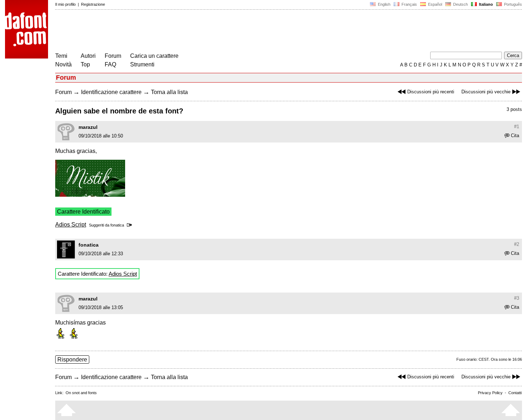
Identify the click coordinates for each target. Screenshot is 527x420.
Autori (88, 56)
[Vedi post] (130, 225)
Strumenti (142, 64)
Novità (63, 64)
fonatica (117, 225)
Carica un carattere (154, 56)
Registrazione (93, 4)
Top (85, 64)
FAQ (110, 64)
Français (408, 4)
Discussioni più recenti (430, 91)
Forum (113, 56)
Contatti (515, 393)
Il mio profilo (65, 4)
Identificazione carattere (111, 92)
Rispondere (72, 359)
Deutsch (460, 4)
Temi (61, 56)
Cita (515, 135)
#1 (516, 126)
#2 (516, 244)
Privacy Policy (490, 393)
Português (512, 4)
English (383, 4)
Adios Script (70, 224)
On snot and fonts (81, 393)
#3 (516, 298)
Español (434, 4)
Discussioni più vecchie (486, 91)
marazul (88, 127)
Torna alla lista (169, 92)
